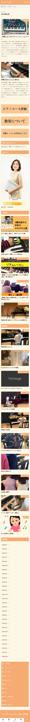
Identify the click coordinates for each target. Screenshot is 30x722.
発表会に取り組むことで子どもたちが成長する (14, 320)
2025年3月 (5, 561)
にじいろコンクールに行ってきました (11, 388)
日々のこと (6, 688)
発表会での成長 (5, 429)
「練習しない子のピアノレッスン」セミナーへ (15, 38)
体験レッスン (25, 238)
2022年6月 (5, 606)
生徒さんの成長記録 (24, 217)
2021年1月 (5, 652)
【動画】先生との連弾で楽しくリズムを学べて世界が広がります (14, 298)
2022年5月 (5, 611)
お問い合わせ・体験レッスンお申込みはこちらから (13, 146)
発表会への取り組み (24, 303)
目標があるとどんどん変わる (10, 79)
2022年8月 (5, 602)
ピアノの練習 (25, 392)
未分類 (26, 20)
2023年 (10, 6)
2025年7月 (5, 557)
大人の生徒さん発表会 (7, 533)
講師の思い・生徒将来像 (7, 207)
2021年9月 (5, 635)
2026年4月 (5, 544)
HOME (4, 6)
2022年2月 (5, 623)
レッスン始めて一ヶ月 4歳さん (10, 512)
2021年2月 (5, 648)
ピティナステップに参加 (8, 409)
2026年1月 (5, 553)
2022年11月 (6, 594)
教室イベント (25, 434)
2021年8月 (5, 640)
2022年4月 (5, 615)
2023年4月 (5, 578)
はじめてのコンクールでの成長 (9, 367)
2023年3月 (5, 582)
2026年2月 (5, 549)
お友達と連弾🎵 (5, 492)
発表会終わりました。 (7, 347)
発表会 (26, 63)
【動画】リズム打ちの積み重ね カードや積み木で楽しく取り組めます (14, 275)
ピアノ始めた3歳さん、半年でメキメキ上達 (13, 233)
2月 (15, 6)
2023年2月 (5, 586)
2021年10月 (6, 631)
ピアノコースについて (23, 258)
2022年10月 (6, 598)
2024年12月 (6, 565)
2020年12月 (6, 656)
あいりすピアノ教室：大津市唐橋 (19, 714)
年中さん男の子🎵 (6, 471)
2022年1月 (5, 627)
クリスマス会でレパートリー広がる (11, 450)
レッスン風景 (25, 455)
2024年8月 (5, 569)
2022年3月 (5, 619)
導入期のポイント (7, 680)
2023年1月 (5, 590)
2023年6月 (5, 573)
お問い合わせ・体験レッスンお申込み (11, 254)
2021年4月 (5, 644)
